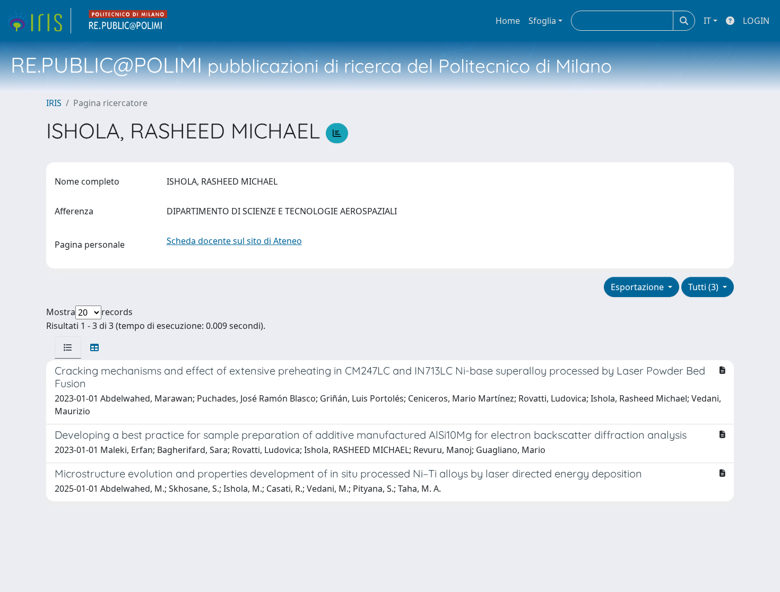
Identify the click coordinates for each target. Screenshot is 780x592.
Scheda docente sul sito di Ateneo (234, 241)
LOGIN (756, 21)
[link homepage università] (128, 20)
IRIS (54, 103)
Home (508, 21)
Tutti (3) (704, 287)
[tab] (68, 347)
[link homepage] (38, 20)
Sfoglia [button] (542, 21)
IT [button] (707, 21)
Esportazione (638, 287)
